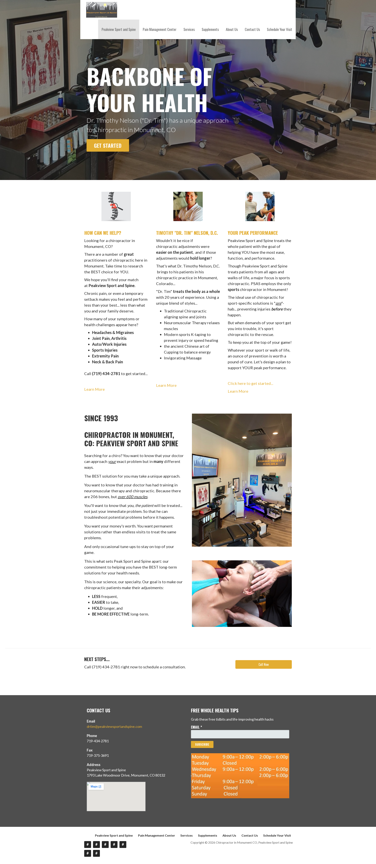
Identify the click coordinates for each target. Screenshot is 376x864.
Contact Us (252, 29)
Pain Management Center (159, 29)
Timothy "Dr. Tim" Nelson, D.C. (187, 232)
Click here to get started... (250, 383)
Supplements (210, 29)
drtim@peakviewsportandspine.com (114, 726)
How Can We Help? (102, 232)
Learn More (94, 389)
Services (189, 29)
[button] (263, 664)
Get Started (107, 145)
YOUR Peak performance (253, 232)
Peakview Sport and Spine (119, 29)
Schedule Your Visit (279, 29)
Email (196, 727)
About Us (232, 29)
